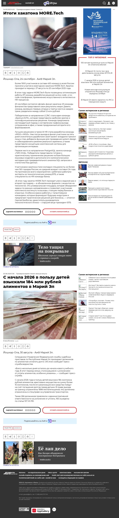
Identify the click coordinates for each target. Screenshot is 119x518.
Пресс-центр (52, 472)
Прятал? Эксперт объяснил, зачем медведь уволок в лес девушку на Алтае (101, 310)
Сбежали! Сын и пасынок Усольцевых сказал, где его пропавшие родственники (102, 279)
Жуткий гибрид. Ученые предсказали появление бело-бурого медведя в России (102, 295)
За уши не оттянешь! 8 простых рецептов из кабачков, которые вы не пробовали (102, 115)
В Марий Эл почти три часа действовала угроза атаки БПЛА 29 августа (97, 73)
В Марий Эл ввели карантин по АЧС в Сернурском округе (97, 101)
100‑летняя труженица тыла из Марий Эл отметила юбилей (97, 64)
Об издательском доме (36, 472)
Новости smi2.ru (11, 267)
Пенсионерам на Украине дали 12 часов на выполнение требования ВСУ (100, 197)
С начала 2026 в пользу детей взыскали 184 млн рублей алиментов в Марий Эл (97, 82)
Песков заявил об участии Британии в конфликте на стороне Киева (101, 173)
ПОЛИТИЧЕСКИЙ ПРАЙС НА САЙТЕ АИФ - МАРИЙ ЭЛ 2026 (37, 478)
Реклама (22, 472)
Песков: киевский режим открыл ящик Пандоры (100, 166)
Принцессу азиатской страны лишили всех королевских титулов (100, 189)
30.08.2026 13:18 (8, 274)
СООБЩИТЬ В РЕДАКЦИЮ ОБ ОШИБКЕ (71, 478)
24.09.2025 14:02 (9, 9)
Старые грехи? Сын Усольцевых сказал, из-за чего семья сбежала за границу (102, 317)
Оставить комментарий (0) (59, 211)
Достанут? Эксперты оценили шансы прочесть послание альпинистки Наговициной (102, 287)
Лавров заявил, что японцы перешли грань (101, 181)
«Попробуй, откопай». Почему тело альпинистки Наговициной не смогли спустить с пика (101, 302)
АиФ (16, 341)
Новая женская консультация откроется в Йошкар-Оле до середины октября (97, 92)
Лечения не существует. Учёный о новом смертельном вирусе (101, 137)
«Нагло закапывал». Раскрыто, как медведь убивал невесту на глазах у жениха (102, 123)
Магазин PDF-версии (81, 472)
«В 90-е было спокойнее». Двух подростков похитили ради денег (101, 145)
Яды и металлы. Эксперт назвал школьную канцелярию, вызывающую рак (100, 131)
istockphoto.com (17, 67)
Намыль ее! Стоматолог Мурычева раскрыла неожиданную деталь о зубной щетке (101, 153)
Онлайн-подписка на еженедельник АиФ (34, 475)
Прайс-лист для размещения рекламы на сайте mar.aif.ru (73, 475)
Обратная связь (65, 472)
